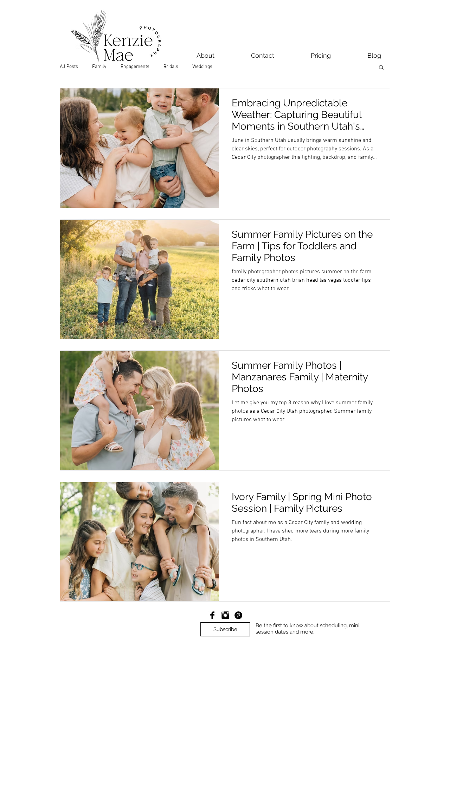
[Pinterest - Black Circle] (238, 615)
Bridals (170, 67)
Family (99, 67)
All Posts (69, 67)
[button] (381, 67)
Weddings (202, 67)
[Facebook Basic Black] (212, 615)
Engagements (135, 67)
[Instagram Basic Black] (225, 615)
